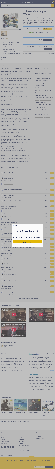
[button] (42, 225)
